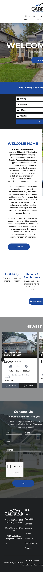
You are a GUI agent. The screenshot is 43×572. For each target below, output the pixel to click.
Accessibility (35, 560)
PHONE (27, 433)
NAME (8, 433)
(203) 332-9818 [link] (26, 422)
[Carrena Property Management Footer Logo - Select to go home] (13, 510)
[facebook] (6, 544)
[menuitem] (28, 16)
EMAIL (8, 441)
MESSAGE (9, 450)
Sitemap (27, 560)
